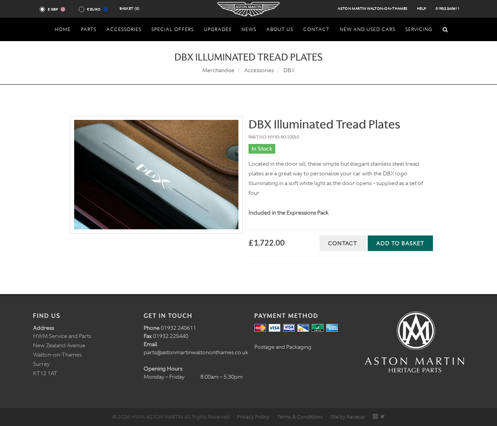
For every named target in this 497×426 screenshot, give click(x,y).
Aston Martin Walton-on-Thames (372, 8)
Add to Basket (400, 243)
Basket (130, 8)
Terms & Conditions (300, 417)
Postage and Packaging (282, 346)
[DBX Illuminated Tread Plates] (156, 174)
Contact (342, 243)
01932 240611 (447, 8)
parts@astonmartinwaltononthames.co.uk (196, 352)
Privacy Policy (253, 417)
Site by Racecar (347, 417)
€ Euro (93, 9)
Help (421, 8)
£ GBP (53, 9)
